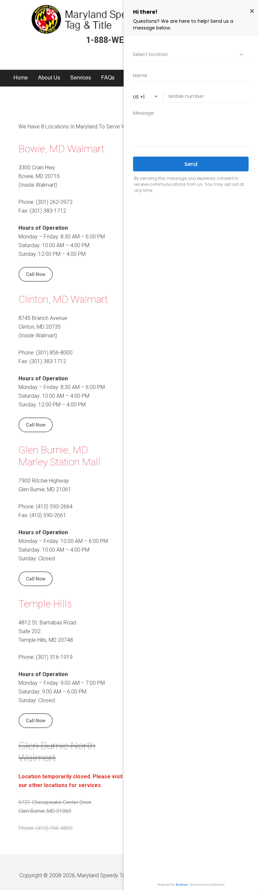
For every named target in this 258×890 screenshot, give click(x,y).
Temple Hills (45, 604)
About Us (49, 77)
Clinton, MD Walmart (63, 299)
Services (80, 77)
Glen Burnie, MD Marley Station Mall (59, 456)
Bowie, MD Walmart (61, 149)
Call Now (35, 274)
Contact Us (26, 103)
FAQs (108, 77)
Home (20, 77)
